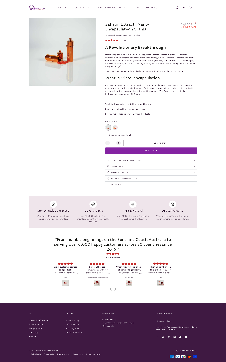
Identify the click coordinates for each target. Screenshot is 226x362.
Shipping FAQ (35, 328)
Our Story (33, 332)
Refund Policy (72, 324)
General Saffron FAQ (39, 320)
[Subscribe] (195, 321)
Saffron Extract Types (134, 108)
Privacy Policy (72, 320)
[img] (113, 254)
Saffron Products (141, 113)
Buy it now (151, 151)
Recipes (32, 336)
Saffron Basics (36, 324)
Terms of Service (74, 332)
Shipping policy (77, 354)
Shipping (119, 35)
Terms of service (63, 354)
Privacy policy (49, 354)
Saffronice (39, 350)
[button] (177, 8)
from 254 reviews (113, 257)
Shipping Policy (73, 328)
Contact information (93, 354)
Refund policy (36, 354)
